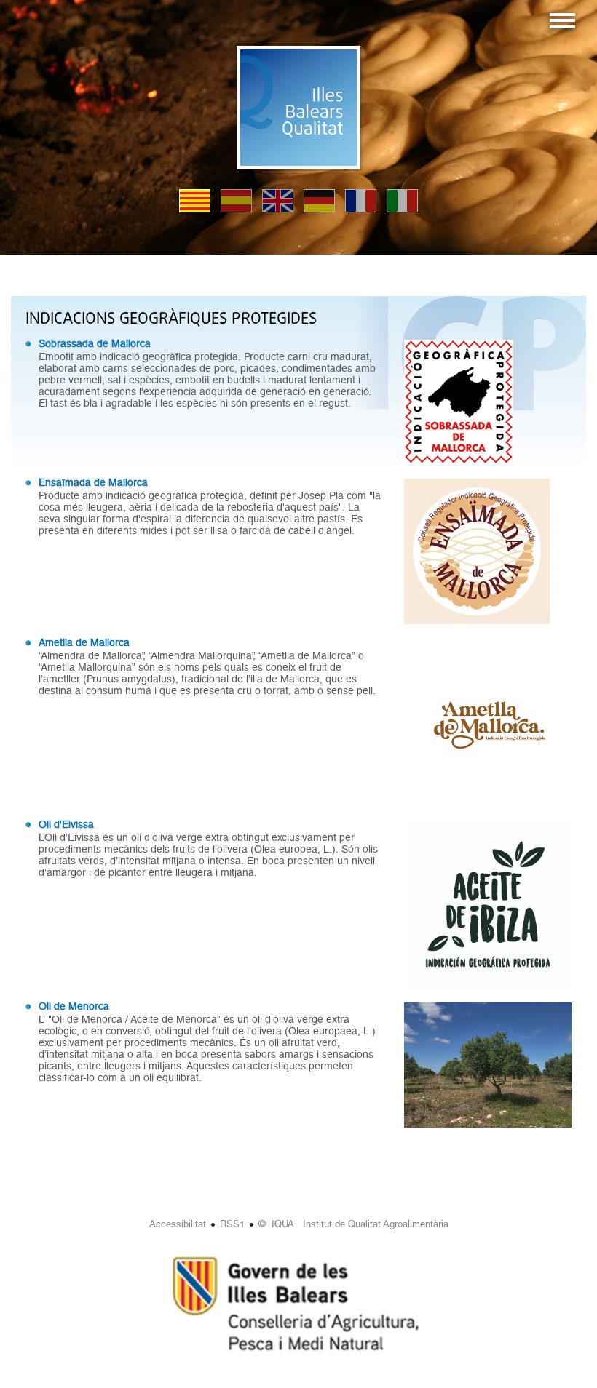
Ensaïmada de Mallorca (93, 482)
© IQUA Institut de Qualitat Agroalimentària (353, 1224)
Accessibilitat (177, 1224)
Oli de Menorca (74, 1006)
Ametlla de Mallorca (84, 642)
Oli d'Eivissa (66, 824)
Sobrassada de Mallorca (95, 343)
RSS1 (232, 1224)
